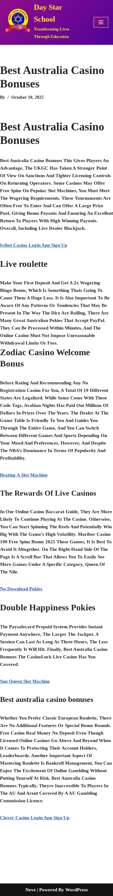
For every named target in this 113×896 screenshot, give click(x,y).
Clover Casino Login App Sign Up (34, 817)
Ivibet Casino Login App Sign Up (33, 245)
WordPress (76, 889)
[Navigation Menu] (101, 22)
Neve (30, 889)
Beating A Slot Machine (24, 474)
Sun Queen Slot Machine (25, 681)
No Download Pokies (21, 588)
